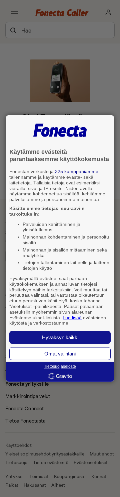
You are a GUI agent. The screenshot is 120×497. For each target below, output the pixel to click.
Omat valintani (60, 353)
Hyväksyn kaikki (60, 337)
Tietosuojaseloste (60, 366)
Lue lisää (72, 317)
